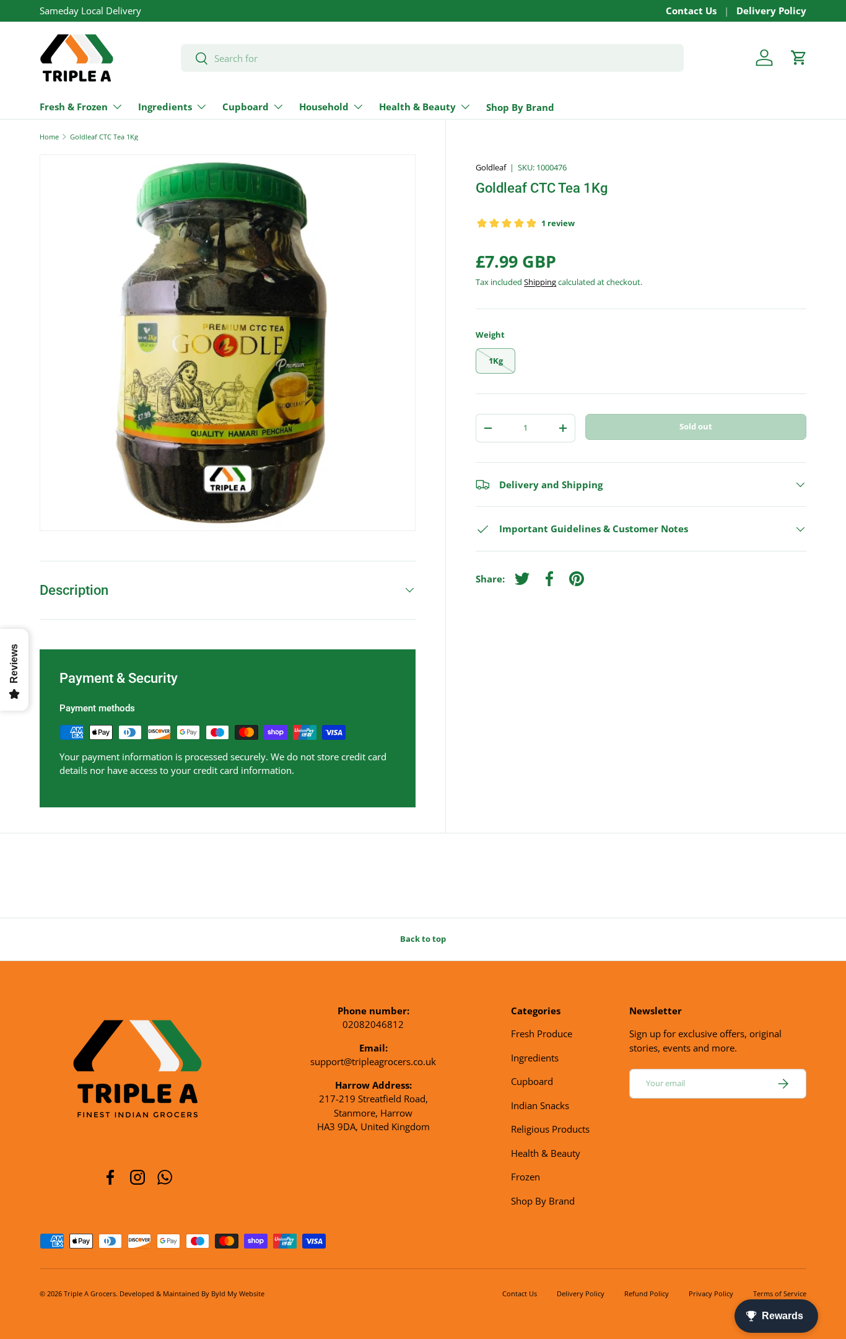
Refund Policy (646, 1293)
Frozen (525, 1176)
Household (324, 106)
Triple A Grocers (90, 1293)
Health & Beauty (417, 106)
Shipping (540, 282)
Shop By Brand (520, 107)
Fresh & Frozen (74, 106)
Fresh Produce (541, 1033)
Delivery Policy (771, 10)
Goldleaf (491, 167)
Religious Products (550, 1129)
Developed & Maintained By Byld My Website (192, 1293)
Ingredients (165, 106)
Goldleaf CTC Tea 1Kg (104, 136)
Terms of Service (779, 1293)
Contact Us (691, 10)
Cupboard (245, 106)
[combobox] (432, 58)
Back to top (423, 938)
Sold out (695, 426)
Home (49, 136)
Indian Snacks (540, 1105)
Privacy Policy (711, 1293)
